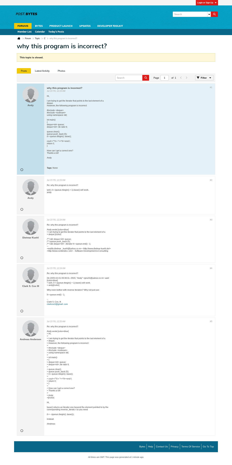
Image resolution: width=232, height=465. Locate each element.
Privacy (175, 446)
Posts (24, 70)
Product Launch (61, 26)
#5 (211, 321)
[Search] (214, 14)
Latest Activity (42, 70)
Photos (61, 70)
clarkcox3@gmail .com (57, 304)
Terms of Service (190, 446)
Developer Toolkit (110, 26)
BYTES (39, 26)
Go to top (208, 446)
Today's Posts (56, 32)
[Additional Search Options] (209, 14)
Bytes (142, 446)
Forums (22, 26)
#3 (211, 220)
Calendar (40, 32)
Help (150, 446)
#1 (211, 87)
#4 (211, 268)
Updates (85, 26)
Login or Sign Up (205, 3)
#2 (211, 180)
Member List (24, 32)
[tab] (24, 71)
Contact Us (162, 446)
